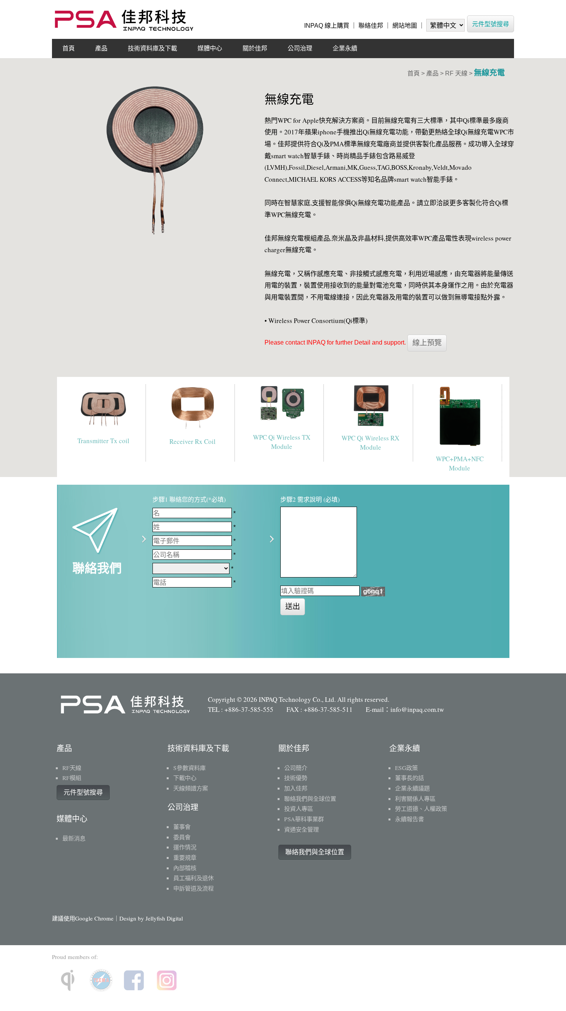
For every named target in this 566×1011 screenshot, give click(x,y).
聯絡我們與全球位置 (314, 852)
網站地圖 (404, 25)
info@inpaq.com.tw (417, 709)
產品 (101, 48)
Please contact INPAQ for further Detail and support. (335, 342)
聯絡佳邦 (370, 25)
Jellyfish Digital (164, 918)
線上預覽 (427, 343)
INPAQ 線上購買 (326, 25)
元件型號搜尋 (490, 24)
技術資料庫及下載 (152, 48)
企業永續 (345, 48)
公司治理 (300, 48)
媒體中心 (210, 48)
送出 (292, 607)
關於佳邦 (255, 48)
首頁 (68, 48)
